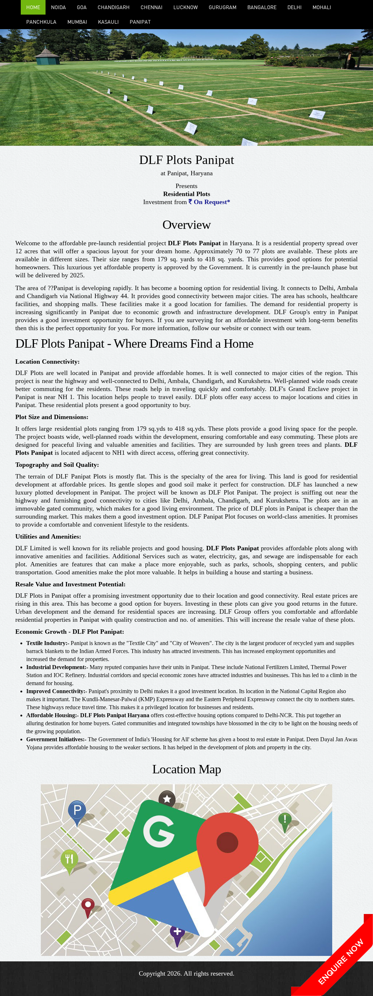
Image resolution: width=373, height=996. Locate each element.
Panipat (140, 22)
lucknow (185, 7)
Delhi (294, 7)
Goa (82, 7)
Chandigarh (114, 7)
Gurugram (222, 7)
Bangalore (261, 7)
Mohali (322, 7)
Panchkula (41, 22)
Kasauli (108, 22)
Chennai (151, 7)
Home (33, 7)
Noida (58, 7)
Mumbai (77, 22)
